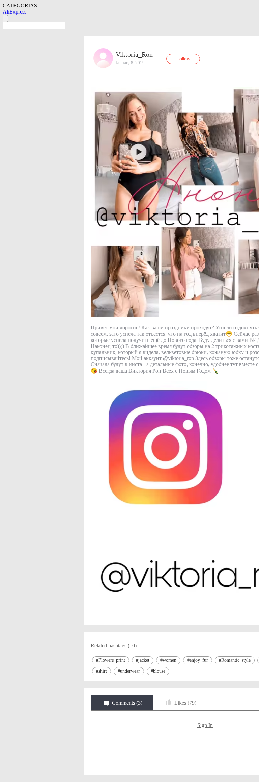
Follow (183, 58)
